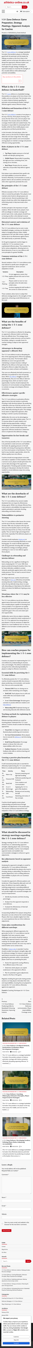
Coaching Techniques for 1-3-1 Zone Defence (14, 1043)
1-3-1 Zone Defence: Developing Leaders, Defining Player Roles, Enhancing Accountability (16, 1142)
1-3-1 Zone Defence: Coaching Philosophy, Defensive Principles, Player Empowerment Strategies (15, 1096)
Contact (3, 1246)
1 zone (9, 94)
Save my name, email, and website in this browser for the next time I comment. (16, 1223)
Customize (16, 1336)
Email (4, 1206)
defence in (18, 737)
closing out (21, 539)
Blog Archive (5, 1249)
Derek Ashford (21, 33)
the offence (13, 376)
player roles (12, 949)
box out (13, 580)
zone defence (12, 114)
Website (4, 1214)
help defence (7, 705)
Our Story (4, 1252)
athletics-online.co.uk (16, 2)
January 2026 (5, 1315)
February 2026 (5, 1312)
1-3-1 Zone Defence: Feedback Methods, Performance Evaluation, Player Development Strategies (16, 1047)
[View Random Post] (17, 11)
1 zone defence (11, 52)
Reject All (16, 1340)
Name (4, 1197)
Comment (5, 1174)
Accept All (16, 1343)
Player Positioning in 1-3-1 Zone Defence (11, 1304)
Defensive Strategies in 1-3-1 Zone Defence (12, 1301)
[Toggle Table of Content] (19, 80)
